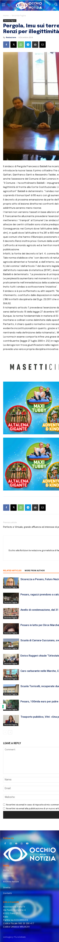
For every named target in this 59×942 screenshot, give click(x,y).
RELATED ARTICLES (12, 570)
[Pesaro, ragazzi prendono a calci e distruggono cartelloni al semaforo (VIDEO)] (11, 598)
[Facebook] (6, 44)
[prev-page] (5, 732)
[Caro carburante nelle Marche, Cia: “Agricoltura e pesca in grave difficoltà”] (11, 674)
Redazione (11, 37)
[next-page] (10, 732)
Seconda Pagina (19, 15)
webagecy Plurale (14, 937)
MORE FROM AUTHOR (35, 570)
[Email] (42, 44)
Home (6, 15)
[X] (13, 44)
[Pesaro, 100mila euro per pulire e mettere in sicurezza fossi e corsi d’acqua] (11, 705)
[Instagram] (11, 844)
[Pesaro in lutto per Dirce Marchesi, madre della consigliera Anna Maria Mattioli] (11, 628)
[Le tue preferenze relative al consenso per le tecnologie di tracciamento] (3, 707)
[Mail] (16, 844)
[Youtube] (27, 844)
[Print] (35, 44)
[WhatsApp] (21, 44)
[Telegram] (28, 44)
